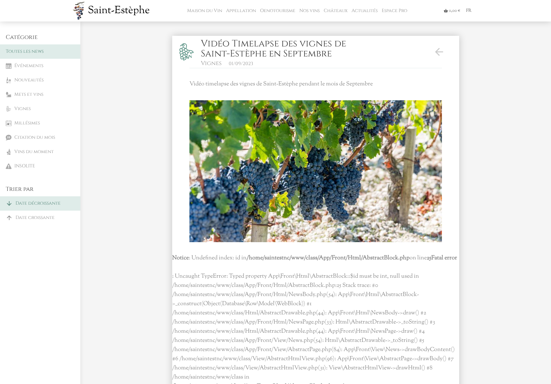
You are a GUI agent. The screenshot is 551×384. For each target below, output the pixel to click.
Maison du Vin (204, 10)
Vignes (211, 63)
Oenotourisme (277, 10)
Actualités (364, 10)
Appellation (240, 10)
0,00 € (452, 11)
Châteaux (335, 10)
